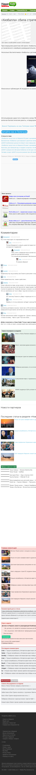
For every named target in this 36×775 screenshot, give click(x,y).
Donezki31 (7, 237)
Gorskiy (3, 655)
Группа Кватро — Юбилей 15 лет (20, 477)
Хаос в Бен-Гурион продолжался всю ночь (14, 695)
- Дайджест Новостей (9, 723)
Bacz (2, 665)
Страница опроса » (7, 643)
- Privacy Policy (6, 752)
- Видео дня (5, 721)
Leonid (6, 271)
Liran (3, 650)
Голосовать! (6, 637)
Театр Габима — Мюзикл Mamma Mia (21, 470)
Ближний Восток (22, 10)
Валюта (4, 14)
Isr (2, 670)
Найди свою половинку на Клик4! (19, 196)
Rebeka (6, 282)
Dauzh (3, 663)
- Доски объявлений (8, 733)
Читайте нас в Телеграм (14, 131)
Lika (10, 242)
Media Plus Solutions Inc (27, 770)
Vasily (3, 653)
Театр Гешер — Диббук (17, 472)
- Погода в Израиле (8, 737)
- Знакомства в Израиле (9, 731)
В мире (12, 10)
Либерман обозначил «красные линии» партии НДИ (17, 699)
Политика (33, 10)
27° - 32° (29, 14)
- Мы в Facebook (7, 749)
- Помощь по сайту (8, 756)
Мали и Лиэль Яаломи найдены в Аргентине (15, 686)
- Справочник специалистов (10, 724)
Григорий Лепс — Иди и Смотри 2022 (21, 475)
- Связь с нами (6, 747)
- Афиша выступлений (8, 735)
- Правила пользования (9, 754)
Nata (10, 294)
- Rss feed (5, 750)
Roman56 (17, 250)
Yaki (5, 276)
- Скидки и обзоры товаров (10, 738)
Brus (5, 313)
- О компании (6, 745)
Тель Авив (21, 14)
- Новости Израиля (8, 719)
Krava (5, 265)
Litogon (3, 668)
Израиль (4, 10)
